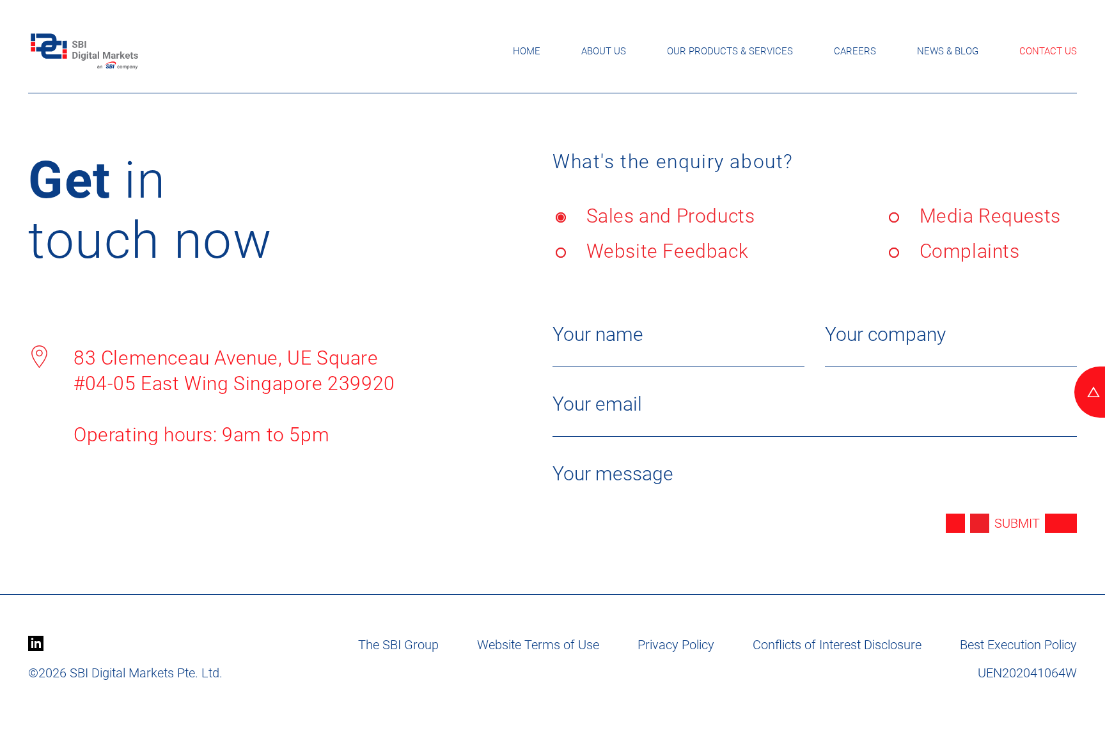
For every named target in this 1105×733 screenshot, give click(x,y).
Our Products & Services (730, 51)
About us (603, 51)
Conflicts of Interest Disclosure (837, 644)
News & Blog (947, 51)
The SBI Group (398, 644)
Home (526, 51)
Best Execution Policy (1018, 644)
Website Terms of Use (538, 644)
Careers (855, 51)
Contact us (1048, 51)
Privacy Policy (676, 644)
